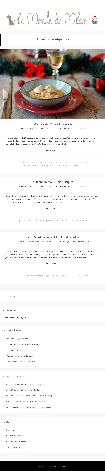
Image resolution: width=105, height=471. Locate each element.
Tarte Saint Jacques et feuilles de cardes (52, 237)
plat (21, 220)
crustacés (33, 162)
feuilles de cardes (34, 276)
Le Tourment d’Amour (16, 350)
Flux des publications (15, 435)
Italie (59, 162)
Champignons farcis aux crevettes (21, 361)
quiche (51, 276)
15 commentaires (79, 276)
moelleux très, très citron (17, 338)
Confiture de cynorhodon (29, 390)
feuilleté (37, 220)
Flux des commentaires (16, 441)
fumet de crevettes (48, 162)
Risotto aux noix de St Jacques (52, 123)
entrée (30, 220)
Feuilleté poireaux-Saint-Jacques (53, 182)
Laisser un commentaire (69, 165)
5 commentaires (79, 220)
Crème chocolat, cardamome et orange (23, 344)
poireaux (50, 220)
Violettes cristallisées (36, 401)
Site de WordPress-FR (15, 447)
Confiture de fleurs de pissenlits (31, 384)
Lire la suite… (51, 150)
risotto (34, 165)
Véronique (61, 466)
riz (39, 165)
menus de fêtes (70, 162)
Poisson (21, 162)
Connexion (10, 430)
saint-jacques (47, 165)
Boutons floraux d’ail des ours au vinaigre (36, 395)
